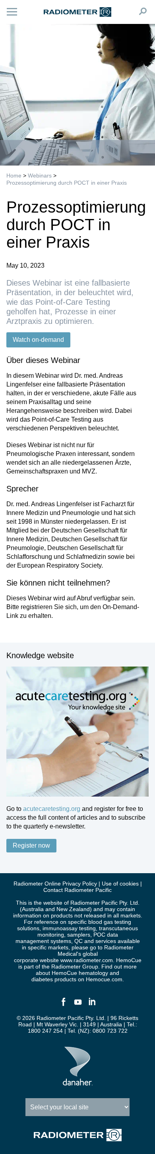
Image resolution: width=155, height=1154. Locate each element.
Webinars (40, 175)
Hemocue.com (104, 979)
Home (13, 175)
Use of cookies (120, 883)
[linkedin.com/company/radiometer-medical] (92, 1005)
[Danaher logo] (78, 1082)
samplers (78, 934)
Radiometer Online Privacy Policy (55, 883)
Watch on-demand (38, 339)
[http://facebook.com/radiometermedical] (63, 1005)
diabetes (42, 979)
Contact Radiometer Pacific (77, 890)
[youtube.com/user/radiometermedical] (77, 1005)
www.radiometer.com (86, 960)
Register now (31, 845)
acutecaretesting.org (51, 808)
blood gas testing (109, 922)
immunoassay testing (69, 928)
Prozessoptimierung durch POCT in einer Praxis (66, 183)
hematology (93, 973)
